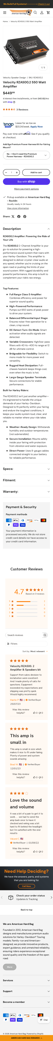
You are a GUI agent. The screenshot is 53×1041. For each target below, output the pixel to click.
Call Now (26, 886)
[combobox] (35, 651)
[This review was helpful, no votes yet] (34, 713)
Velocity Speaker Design (14, 77)
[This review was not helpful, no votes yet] (40, 713)
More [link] (9, 967)
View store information (18, 208)
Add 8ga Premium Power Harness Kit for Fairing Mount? (26, 146)
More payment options (26, 188)
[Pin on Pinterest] (25, 216)
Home (5, 21)
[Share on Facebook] (19, 216)
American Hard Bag (18, 1034)
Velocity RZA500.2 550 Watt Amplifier (26, 21)
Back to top (26, 909)
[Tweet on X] (13, 216)
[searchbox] (23, 635)
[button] (26, 1038)
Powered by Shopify (35, 1034)
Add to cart (36, 172)
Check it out (44, 4)
